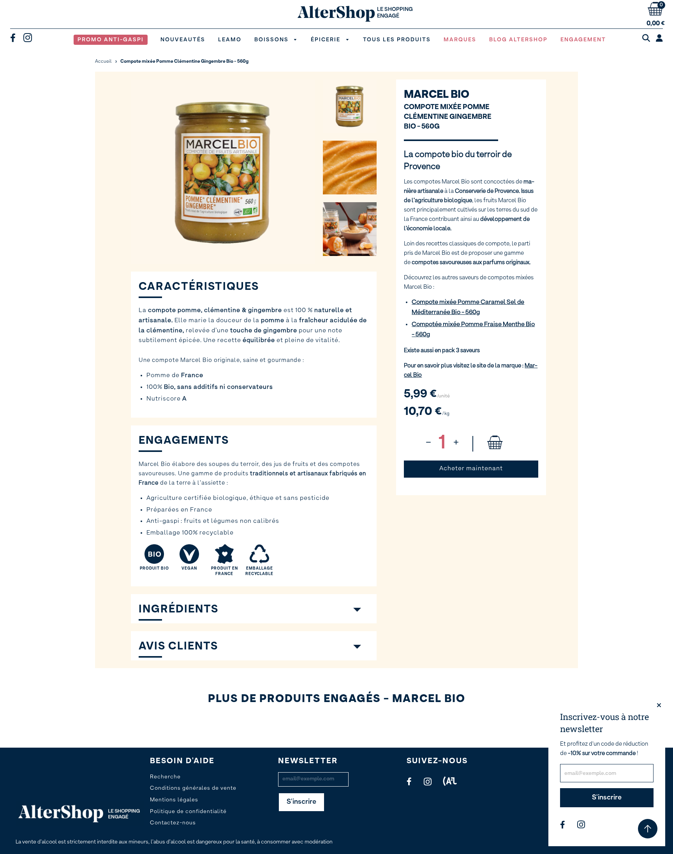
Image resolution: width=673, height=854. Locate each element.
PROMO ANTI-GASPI (111, 39)
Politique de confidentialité (188, 811)
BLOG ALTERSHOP (518, 39)
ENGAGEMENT (583, 39)
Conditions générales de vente (193, 788)
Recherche (165, 777)
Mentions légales (174, 800)
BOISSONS (272, 39)
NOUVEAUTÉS (182, 39)
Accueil (103, 61)
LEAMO (229, 39)
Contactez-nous (173, 823)
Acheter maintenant (471, 469)
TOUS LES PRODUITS (397, 39)
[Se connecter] (659, 38)
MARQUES (460, 39)
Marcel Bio (436, 94)
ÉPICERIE (326, 39)
